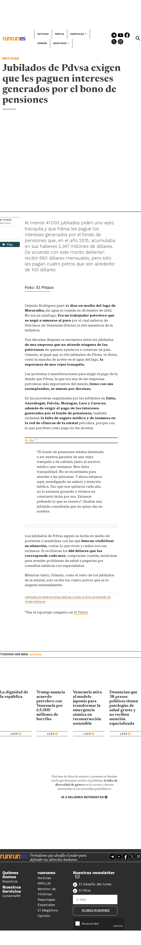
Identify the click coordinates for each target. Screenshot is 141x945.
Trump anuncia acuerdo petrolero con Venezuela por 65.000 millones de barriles (50, 705)
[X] (3, 236)
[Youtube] (120, 35)
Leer (14, 733)
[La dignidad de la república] (16, 676)
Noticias (10, 58)
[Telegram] (114, 35)
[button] (137, 38)
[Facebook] (127, 35)
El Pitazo (6, 220)
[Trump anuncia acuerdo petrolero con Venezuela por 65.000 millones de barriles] (52, 676)
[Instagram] (120, 42)
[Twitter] (114, 42)
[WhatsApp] (9, 230)
